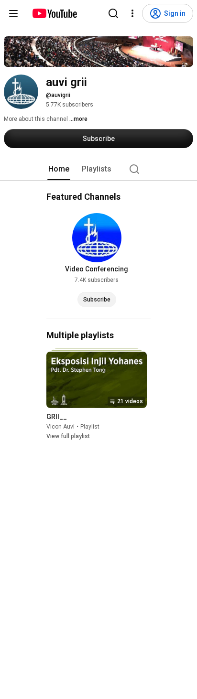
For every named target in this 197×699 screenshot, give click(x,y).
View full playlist (68, 436)
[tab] (58, 169)
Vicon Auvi (60, 426)
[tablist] (98, 169)
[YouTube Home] (54, 13)
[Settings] (132, 13)
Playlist (89, 426)
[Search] (113, 13)
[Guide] (13, 13)
